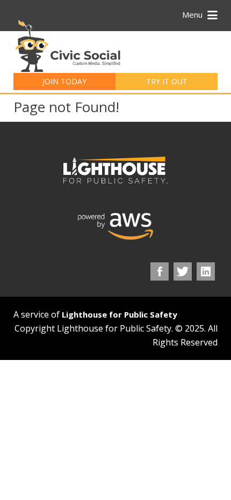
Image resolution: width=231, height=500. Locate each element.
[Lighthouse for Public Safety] (115, 170)
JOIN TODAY (64, 81)
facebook (159, 271)
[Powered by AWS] (115, 226)
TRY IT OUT (166, 81)
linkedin (206, 271)
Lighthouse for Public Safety (119, 314)
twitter (183, 271)
